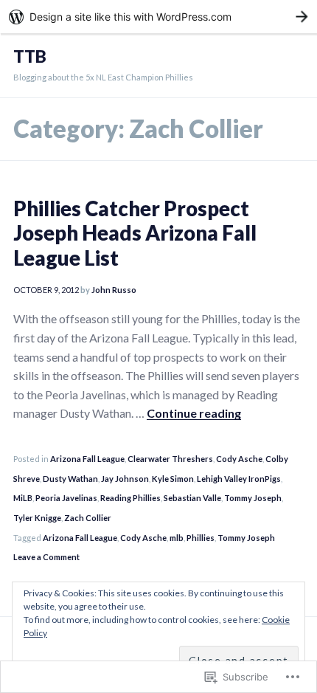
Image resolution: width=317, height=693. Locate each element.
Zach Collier (87, 518)
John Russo (113, 289)
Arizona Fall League (87, 458)
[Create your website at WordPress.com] (158, 16)
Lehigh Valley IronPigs (239, 478)
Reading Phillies (130, 498)
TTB (29, 56)
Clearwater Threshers (170, 458)
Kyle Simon (173, 478)
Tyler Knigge (37, 518)
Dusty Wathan (70, 478)
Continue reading (194, 413)
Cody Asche (239, 458)
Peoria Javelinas (66, 498)
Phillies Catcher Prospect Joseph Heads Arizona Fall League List (135, 232)
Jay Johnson (125, 478)
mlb (177, 537)
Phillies (201, 537)
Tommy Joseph (253, 498)
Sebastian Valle (192, 498)
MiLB (22, 498)
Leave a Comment (46, 557)
